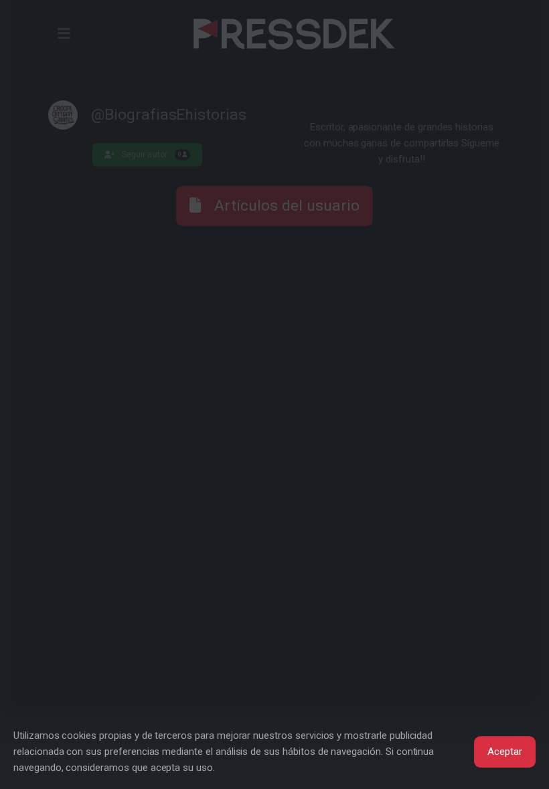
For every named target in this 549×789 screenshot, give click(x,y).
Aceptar (504, 752)
